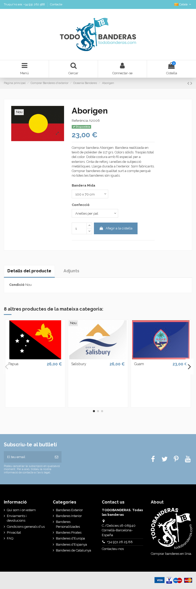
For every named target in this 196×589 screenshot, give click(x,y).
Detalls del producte (29, 270)
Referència (80, 120)
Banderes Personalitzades (68, 524)
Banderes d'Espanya (71, 544)
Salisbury (78, 364)
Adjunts (71, 270)
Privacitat (14, 532)
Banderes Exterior (69, 510)
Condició (16, 285)
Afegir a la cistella (119, 228)
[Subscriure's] (57, 457)
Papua (13, 364)
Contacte (56, 4)
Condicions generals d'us (26, 527)
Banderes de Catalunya (73, 550)
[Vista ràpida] (35, 357)
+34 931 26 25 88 (120, 542)
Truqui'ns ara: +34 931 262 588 (25, 4)
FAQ (10, 538)
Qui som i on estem (21, 510)
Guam (139, 364)
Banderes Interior (69, 516)
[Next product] (191, 83)
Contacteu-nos (113, 549)
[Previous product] (188, 83)
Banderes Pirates (68, 532)
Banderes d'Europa (70, 538)
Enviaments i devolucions (17, 518)
